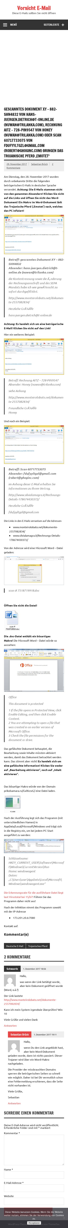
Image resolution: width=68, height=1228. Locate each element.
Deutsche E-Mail (14, 945)
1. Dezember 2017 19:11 (45, 1034)
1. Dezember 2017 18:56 (34, 968)
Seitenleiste (51, 24)
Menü (13, 24)
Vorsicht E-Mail (34, 8)
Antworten (10, 1025)
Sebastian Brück (39, 163)
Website (9, 1196)
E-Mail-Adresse (14, 1182)
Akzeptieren (34, 1223)
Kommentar (12, 1133)
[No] (64, 1218)
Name (8, 1169)
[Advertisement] (34, 66)
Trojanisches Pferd (37, 945)
